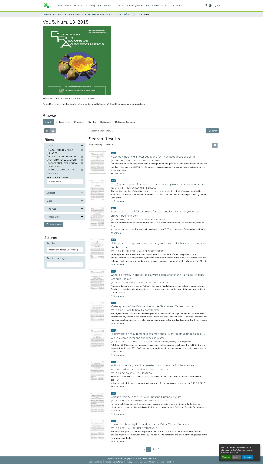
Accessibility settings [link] (114, 462)
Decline (236, 457)
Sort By (51, 243)
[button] (48, 5)
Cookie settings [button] (95, 462)
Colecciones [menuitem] (175, 5)
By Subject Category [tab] (125, 122)
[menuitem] (93, 5)
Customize (247, 457)
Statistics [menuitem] (108, 5)
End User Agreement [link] (149, 462)
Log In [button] (216, 5)
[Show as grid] (53, 130)
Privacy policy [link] (132, 462)
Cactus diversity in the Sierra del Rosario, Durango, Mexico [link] (146, 397)
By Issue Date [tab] (63, 122)
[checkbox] (47, 150)
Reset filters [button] (54, 224)
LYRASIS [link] (152, 458)
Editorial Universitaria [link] (62, 14)
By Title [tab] (92, 122)
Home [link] (46, 14)
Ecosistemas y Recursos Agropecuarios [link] (100, 14)
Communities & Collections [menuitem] (69, 5)
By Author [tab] (79, 122)
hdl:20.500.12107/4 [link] (85, 98)
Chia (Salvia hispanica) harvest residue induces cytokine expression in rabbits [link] (158, 184)
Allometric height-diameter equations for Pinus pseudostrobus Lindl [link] (153, 157)
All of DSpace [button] (92, 5)
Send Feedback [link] (167, 462)
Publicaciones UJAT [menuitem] (155, 5)
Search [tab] (48, 122)
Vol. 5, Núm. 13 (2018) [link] (129, 14)
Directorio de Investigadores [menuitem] (129, 5)
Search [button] (213, 130)
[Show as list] (47, 130)
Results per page (56, 258)
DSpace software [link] (114, 458)
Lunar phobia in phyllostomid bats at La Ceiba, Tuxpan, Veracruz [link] (150, 424)
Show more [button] (52, 173)
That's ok (226, 457)
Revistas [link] (79, 14)
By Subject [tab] (105, 122)
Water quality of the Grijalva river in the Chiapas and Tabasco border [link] (152, 306)
